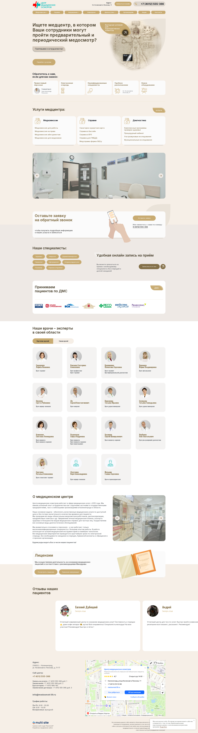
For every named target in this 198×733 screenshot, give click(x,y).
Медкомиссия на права (45, 131)
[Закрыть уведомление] (194, 720)
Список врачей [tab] (63, 341)
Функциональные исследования (138, 140)
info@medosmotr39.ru (44, 694)
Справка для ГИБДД (88, 138)
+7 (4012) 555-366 (152, 3)
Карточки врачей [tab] (43, 341)
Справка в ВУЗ (86, 134)
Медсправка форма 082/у (91, 141)
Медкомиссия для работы (46, 128)
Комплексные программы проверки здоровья (135, 129)
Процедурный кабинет (134, 133)
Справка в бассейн (88, 131)
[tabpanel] (99, 418)
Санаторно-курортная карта (92, 128)
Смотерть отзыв (80, 611)
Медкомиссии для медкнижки (48, 138)
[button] (144, 218)
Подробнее (163, 727)
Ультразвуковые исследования (137, 136)
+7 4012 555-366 (41, 676)
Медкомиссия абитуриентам (47, 134)
